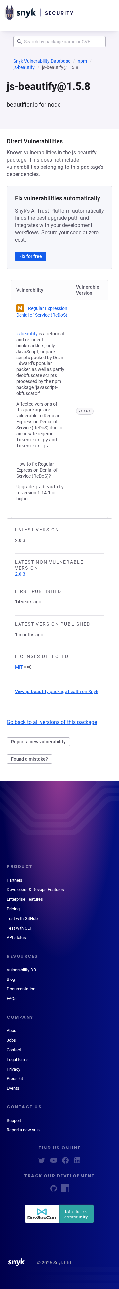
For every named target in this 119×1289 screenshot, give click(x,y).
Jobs (11, 1040)
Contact (14, 1049)
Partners (14, 880)
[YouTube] (54, 1162)
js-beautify (24, 67)
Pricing (13, 908)
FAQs (12, 998)
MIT (19, 667)
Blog (11, 979)
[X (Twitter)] (42, 1162)
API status (16, 937)
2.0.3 (20, 574)
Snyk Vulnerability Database (41, 61)
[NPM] (65, 1190)
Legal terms (18, 1059)
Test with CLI (19, 928)
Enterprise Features (25, 899)
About (12, 1030)
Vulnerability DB (21, 969)
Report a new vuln (23, 1129)
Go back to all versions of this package (52, 722)
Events (13, 1088)
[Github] (54, 1190)
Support (14, 1120)
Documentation (21, 988)
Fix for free (30, 256)
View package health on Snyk (56, 691)
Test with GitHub (22, 918)
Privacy (13, 1069)
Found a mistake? (29, 759)
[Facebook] (65, 1162)
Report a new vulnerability (38, 741)
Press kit (15, 1078)
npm (82, 61)
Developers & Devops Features (35, 889)
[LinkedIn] (77, 1162)
